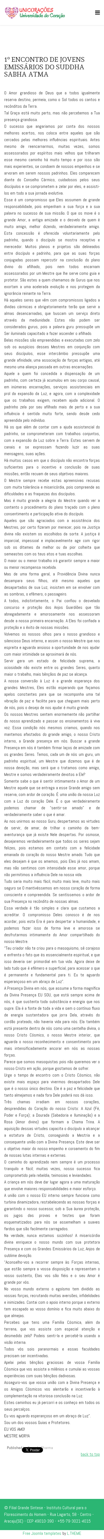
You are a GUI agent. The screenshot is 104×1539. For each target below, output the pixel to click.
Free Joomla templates (42, 1533)
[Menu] (97, 12)
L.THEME (74, 1533)
